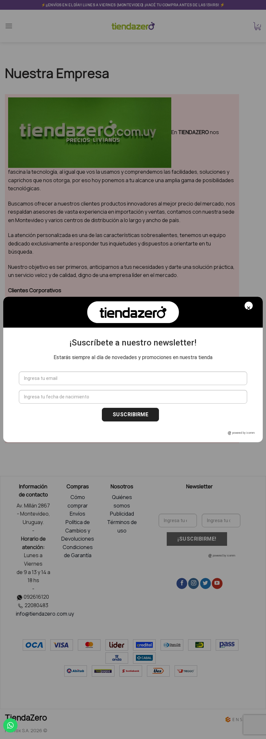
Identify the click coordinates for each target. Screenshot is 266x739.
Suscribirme (130, 414)
